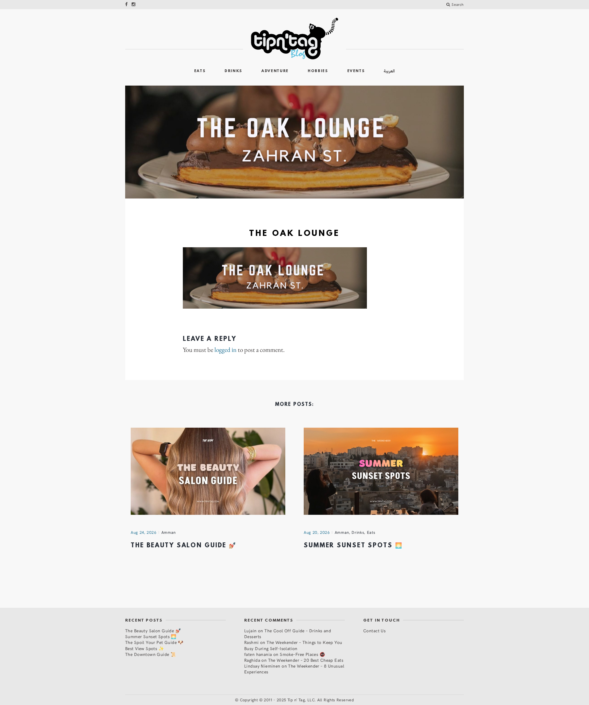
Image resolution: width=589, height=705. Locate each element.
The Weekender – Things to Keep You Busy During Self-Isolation (293, 645)
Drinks (233, 71)
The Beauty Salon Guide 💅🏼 (184, 545)
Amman (168, 532)
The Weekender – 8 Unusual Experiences (294, 669)
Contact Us (374, 631)
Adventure (275, 71)
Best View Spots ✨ (144, 648)
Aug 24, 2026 (143, 532)
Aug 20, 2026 (317, 532)
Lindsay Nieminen (262, 666)
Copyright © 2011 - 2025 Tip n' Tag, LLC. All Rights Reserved (297, 700)
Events (356, 71)
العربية (389, 71)
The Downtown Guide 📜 (150, 654)
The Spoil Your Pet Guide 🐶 (154, 642)
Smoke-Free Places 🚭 (302, 654)
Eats (200, 71)
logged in (225, 349)
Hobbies (318, 71)
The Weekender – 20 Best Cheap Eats (305, 660)
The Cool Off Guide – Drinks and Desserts (287, 633)
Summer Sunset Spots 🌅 (353, 545)
